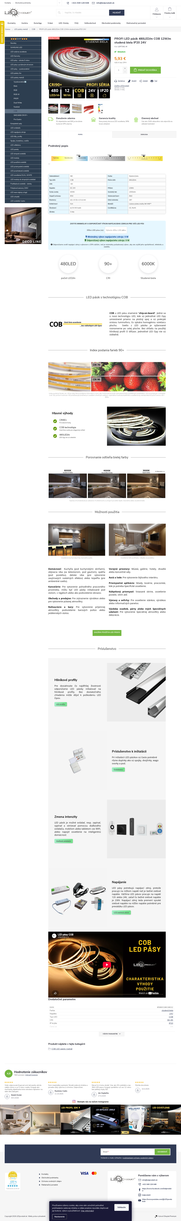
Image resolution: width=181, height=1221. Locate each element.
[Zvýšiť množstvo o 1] (125, 68)
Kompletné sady (16, 124)
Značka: (121, 86)
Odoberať (162, 1152)
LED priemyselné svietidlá (19, 167)
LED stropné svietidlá (18, 154)
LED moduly (14, 158)
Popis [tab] (80, 134)
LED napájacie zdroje (18, 132)
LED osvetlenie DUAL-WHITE (21, 175)
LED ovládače (15, 128)
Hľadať (117, 12)
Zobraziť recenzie (31, 1075)
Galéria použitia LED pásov (107, 632)
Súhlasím (121, 1207)
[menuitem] (12, 23)
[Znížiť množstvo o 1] (125, 71)
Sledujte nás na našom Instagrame (93, 1101)
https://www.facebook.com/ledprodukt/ (157, 1189)
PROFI (16, 99)
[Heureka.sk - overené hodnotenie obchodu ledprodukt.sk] (13, 1181)
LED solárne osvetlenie (18, 52)
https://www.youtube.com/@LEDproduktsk (157, 1200)
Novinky (13, 43)
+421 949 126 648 (149, 1184)
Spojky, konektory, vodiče (19, 141)
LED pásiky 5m (15, 73)
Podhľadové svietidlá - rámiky (21, 184)
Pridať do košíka (147, 70)
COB (15, 111)
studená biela (167, 1010)
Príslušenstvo (118, 769)
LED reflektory (15, 145)
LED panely (14, 149)
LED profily (60, 704)
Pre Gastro (17, 119)
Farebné (17, 107)
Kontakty (8, 3)
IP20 (171, 1023)
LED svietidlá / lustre (17, 201)
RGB (15, 90)
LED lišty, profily (16, 136)
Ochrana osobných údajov (51, 1181)
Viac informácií (87, 1210)
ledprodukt (146, 1195)
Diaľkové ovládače (63, 841)
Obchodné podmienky (23, 3)
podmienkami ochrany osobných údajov (138, 1158)
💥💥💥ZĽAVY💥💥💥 (18, 39)
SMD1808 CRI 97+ (20, 115)
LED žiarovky (15, 56)
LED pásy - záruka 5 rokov (20, 60)
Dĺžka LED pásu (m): (95, 230)
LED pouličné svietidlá (18, 162)
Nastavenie (59, 1216)
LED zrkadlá (14, 197)
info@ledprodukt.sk (149, 1180)
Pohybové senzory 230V (19, 188)
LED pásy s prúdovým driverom (21, 65)
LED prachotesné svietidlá (19, 171)
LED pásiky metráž (17, 78)
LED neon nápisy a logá (18, 192)
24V (171, 1013)
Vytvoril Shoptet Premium (167, 1216)
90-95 (170, 1020)
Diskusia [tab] (144, 134)
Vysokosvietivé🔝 (20, 82)
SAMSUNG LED (16, 47)
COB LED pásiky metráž (61, 1049)
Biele (15, 86)
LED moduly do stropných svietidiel (22, 179)
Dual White (18, 103)
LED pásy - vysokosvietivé (19, 69)
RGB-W (17, 94)
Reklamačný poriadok (49, 1185)
